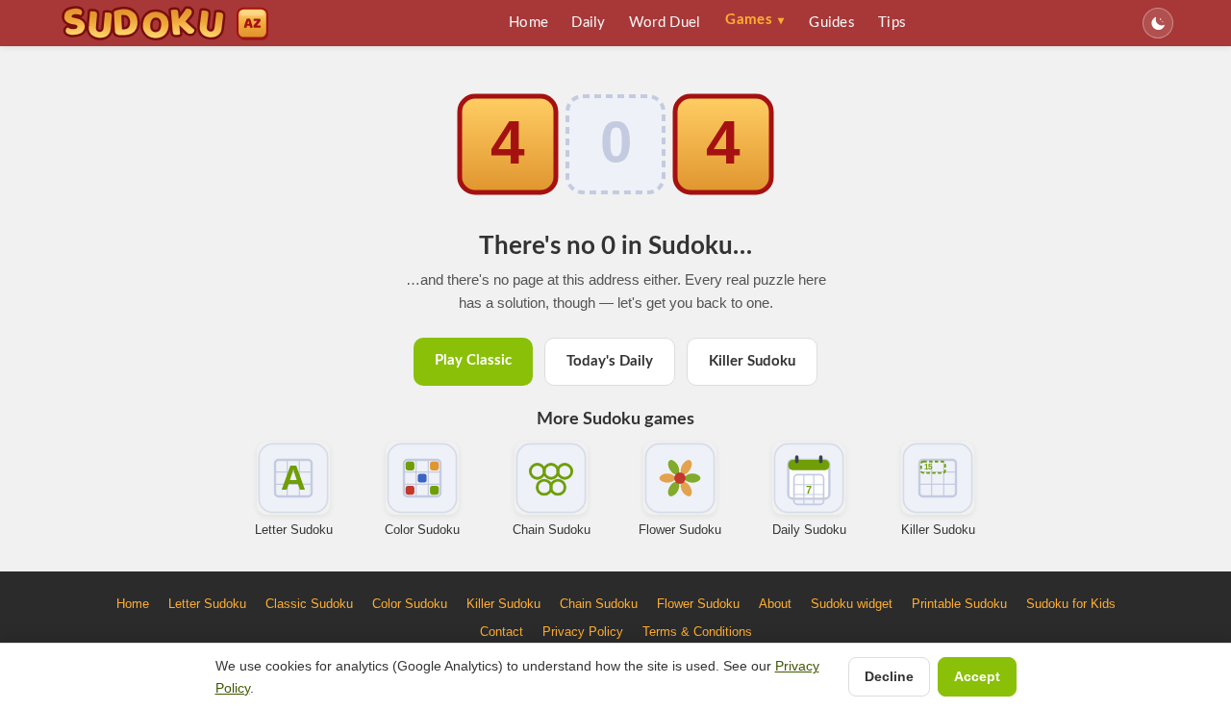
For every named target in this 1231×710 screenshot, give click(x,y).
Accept (977, 676)
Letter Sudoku (294, 529)
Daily (588, 22)
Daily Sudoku (809, 529)
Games (754, 20)
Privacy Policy (582, 631)
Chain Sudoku (551, 529)
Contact (501, 631)
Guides (832, 22)
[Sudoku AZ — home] (165, 23)
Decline (889, 676)
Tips (892, 22)
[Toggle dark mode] (1158, 23)
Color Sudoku (422, 529)
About (775, 603)
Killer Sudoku (752, 361)
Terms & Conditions (697, 631)
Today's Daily (609, 361)
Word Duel (665, 22)
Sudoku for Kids (1071, 603)
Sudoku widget (851, 603)
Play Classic (473, 360)
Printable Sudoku (959, 603)
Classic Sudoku (309, 603)
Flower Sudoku (680, 529)
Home (528, 22)
